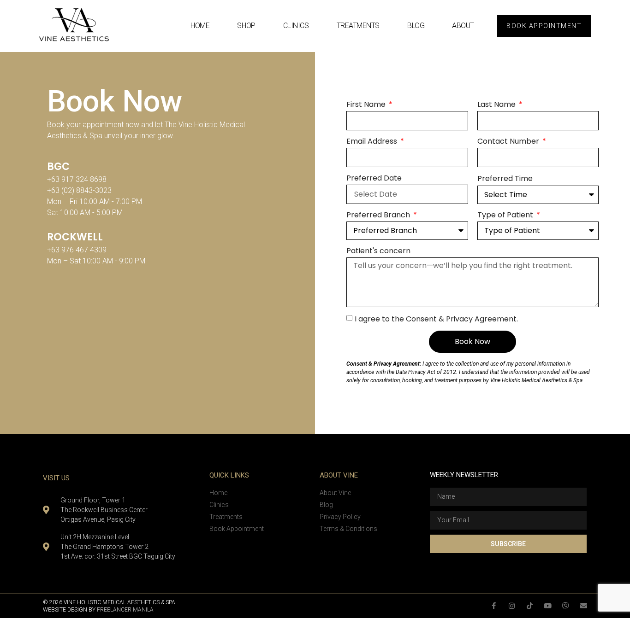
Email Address (372, 141)
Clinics (296, 25)
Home (199, 25)
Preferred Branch (379, 215)
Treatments (358, 25)
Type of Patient (506, 215)
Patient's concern (378, 250)
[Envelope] (583, 605)
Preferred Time (505, 178)
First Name (366, 104)
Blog (415, 25)
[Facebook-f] (493, 605)
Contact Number (509, 141)
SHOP (246, 25)
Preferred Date (374, 178)
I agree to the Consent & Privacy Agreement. (436, 319)
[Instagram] (511, 605)
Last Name (497, 104)
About (463, 25)
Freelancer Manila (125, 609)
